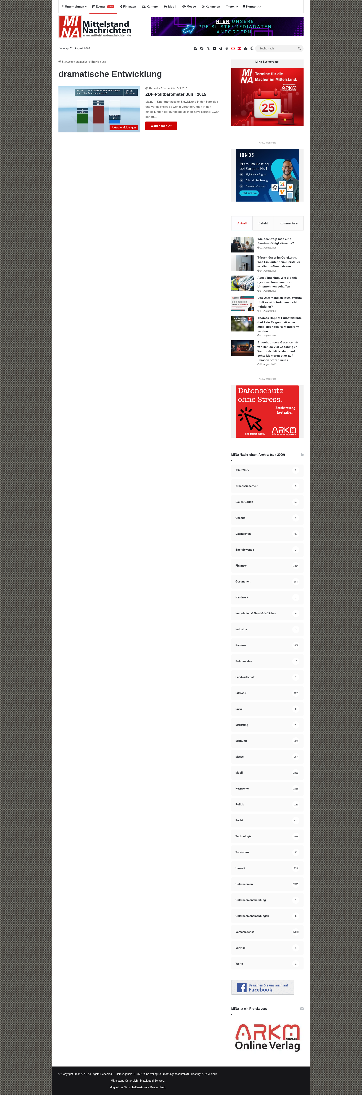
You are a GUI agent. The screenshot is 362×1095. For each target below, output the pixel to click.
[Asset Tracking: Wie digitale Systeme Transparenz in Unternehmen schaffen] (242, 283)
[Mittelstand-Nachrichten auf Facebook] (262, 993)
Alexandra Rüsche (159, 88)
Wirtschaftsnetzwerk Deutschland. (145, 1087)
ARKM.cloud (209, 1074)
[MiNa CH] (233, 48)
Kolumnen (212, 6)
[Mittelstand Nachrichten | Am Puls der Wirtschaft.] (95, 28)
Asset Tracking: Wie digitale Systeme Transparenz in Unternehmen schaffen (277, 282)
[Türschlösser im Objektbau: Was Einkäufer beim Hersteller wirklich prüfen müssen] (242, 263)
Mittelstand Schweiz (152, 1080)
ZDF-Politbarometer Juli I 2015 (175, 94)
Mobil (171, 6)
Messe (191, 6)
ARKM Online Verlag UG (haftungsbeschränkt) (161, 1074)
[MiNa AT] (239, 48)
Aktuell (242, 223)
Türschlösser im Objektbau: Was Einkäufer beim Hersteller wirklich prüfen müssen (278, 262)
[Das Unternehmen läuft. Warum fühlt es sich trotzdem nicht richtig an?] (242, 303)
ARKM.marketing (267, 142)
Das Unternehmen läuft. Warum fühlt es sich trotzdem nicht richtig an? (279, 302)
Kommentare (288, 223)
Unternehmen (74, 6)
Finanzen (129, 6)
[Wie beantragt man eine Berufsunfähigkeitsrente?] (242, 244)
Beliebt (263, 223)
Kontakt (251, 6)
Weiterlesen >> (161, 125)
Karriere (152, 6)
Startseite (67, 61)
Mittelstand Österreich (124, 1080)
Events (104, 6)
